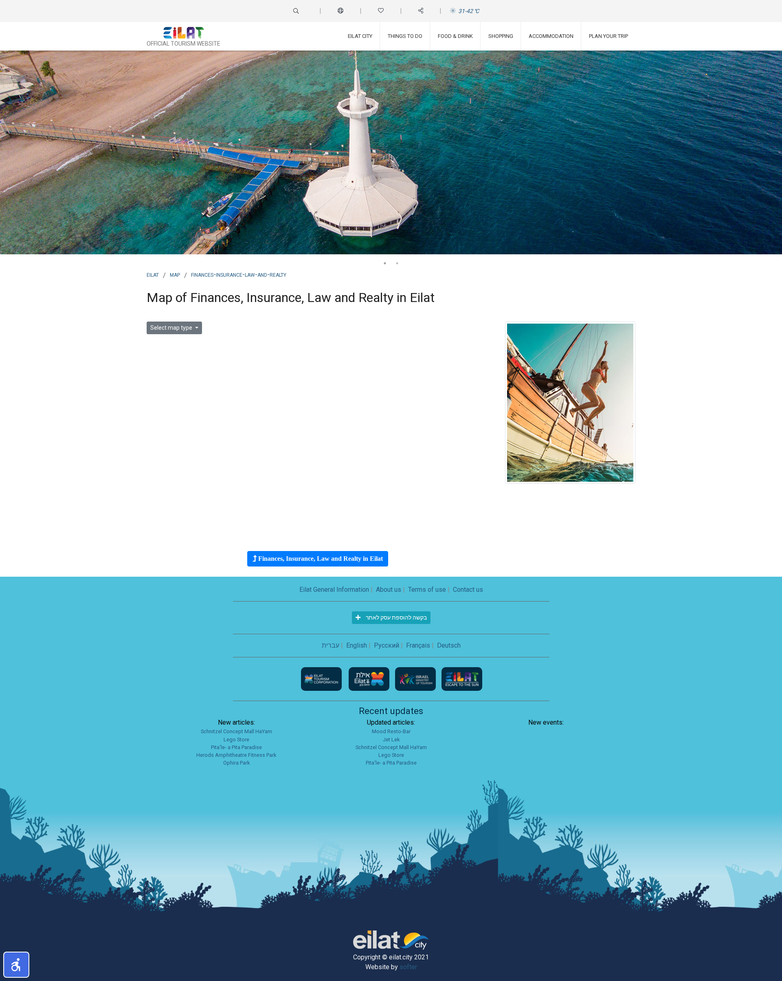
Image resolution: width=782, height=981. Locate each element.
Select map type (171, 327)
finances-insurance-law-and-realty (238, 274)
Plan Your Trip (608, 36)
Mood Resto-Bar (391, 731)
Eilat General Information (334, 589)
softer (408, 967)
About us (388, 589)
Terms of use (427, 589)
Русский (386, 645)
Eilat (153, 274)
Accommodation (551, 36)
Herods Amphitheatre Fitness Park (236, 755)
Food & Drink (455, 36)
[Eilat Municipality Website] (370, 679)
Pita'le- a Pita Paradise (236, 747)
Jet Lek (391, 739)
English (356, 645)
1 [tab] (385, 263)
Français (418, 645)
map (175, 274)
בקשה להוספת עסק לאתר (396, 617)
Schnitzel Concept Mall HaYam (236, 731)
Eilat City (360, 36)
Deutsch (449, 645)
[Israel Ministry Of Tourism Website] (416, 679)
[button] (16, 964)
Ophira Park (236, 763)
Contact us (468, 589)
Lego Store (236, 739)
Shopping (500, 36)
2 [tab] (397, 263)
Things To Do (405, 36)
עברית (330, 645)
